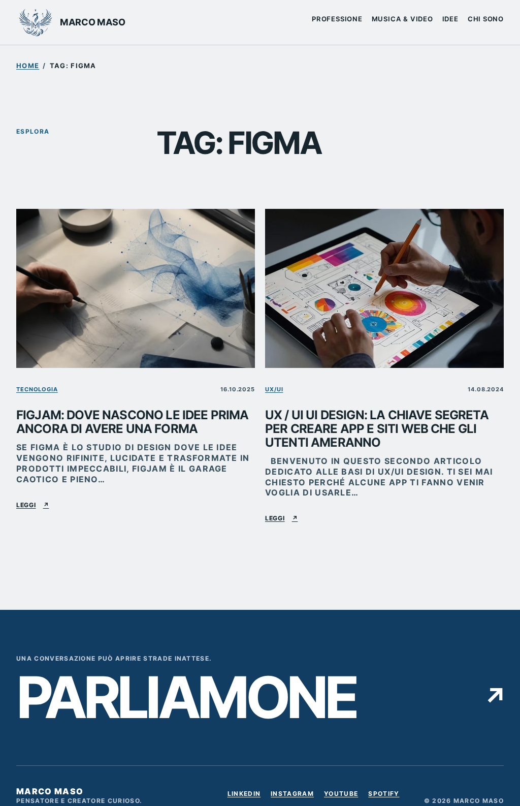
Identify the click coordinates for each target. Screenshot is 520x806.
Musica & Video (402, 19)
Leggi (32, 505)
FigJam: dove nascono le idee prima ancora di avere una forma (132, 422)
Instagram (292, 795)
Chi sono (486, 19)
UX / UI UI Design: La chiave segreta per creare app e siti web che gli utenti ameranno (377, 429)
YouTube (341, 795)
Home (27, 65)
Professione (337, 19)
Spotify (383, 795)
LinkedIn (244, 795)
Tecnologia (37, 389)
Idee (450, 19)
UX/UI (274, 389)
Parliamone (260, 697)
